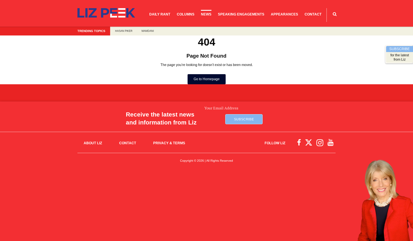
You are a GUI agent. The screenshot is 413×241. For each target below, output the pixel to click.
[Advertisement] (206, 205)
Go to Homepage (207, 79)
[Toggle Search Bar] (335, 14)
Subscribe (244, 119)
